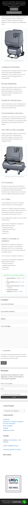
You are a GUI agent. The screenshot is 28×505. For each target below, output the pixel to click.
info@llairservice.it (13, 445)
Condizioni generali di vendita (12, 449)
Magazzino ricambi (8, 430)
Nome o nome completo (6, 383)
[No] (26, 8)
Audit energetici (7, 425)
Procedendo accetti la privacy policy (11, 394)
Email (2, 388)
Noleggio (5, 428)
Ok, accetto (14, 9)
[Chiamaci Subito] (24, 502)
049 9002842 (13, 440)
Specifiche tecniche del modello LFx (14, 275)
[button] (14, 275)
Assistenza (6, 419)
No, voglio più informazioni (14, 12)
